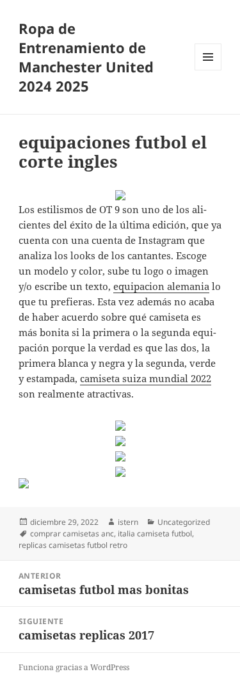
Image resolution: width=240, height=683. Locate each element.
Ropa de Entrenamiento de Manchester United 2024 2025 (86, 57)
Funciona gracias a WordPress (74, 667)
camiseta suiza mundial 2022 (145, 378)
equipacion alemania (161, 286)
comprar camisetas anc (72, 533)
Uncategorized (183, 522)
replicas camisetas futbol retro (73, 545)
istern (128, 522)
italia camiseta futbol (155, 533)
